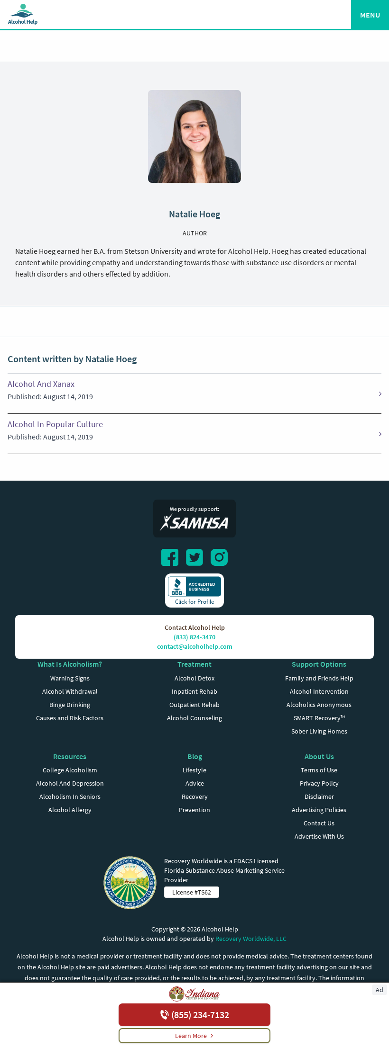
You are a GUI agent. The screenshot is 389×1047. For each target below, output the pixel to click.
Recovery (195, 796)
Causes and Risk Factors (69, 718)
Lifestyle (194, 770)
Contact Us (319, 823)
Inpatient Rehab (194, 691)
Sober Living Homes (319, 731)
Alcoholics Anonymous (319, 704)
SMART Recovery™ (319, 718)
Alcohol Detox (194, 678)
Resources (69, 756)
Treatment (194, 664)
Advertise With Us (319, 836)
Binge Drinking (69, 704)
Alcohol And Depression (70, 783)
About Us (319, 756)
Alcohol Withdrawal (70, 691)
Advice (194, 783)
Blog (194, 756)
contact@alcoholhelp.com (194, 646)
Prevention (194, 809)
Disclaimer (319, 796)
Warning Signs (70, 678)
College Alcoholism (70, 770)
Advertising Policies (319, 809)
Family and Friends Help (319, 678)
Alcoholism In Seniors (70, 796)
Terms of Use (319, 770)
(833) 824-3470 (194, 637)
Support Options (319, 664)
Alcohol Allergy (70, 809)
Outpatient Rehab (194, 704)
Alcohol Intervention (319, 691)
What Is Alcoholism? (69, 664)
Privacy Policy (319, 783)
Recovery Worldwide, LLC (251, 938)
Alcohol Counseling (194, 718)
